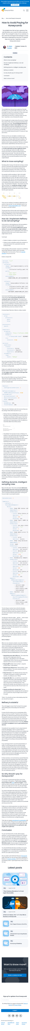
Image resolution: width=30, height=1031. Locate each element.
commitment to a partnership (19, 820)
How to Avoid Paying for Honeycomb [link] (13, 18)
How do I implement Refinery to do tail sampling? (13, 63)
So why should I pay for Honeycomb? (13, 73)
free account (24, 855)
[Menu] (27, 10)
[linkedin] (13, 1015)
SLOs (13, 782)
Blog (2, 18)
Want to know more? (9, 78)
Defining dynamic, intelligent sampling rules (15, 67)
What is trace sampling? (10, 60)
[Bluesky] (9, 1015)
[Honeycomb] (7, 10)
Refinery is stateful (8, 70)
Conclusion (6, 75)
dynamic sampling (11, 858)
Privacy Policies (17, 1005)
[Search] (24, 10)
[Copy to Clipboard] (26, 261)
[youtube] (17, 1015)
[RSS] (20, 1015)
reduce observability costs (15, 205)
